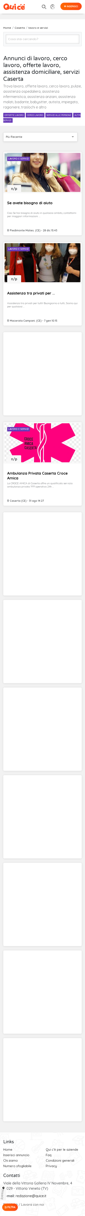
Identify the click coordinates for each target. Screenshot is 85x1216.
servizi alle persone (59, 115)
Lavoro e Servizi (18, 158)
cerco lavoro (35, 115)
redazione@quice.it (31, 1196)
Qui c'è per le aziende (62, 1149)
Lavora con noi (32, 1204)
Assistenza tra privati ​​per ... (31, 293)
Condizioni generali (60, 1160)
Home (7, 1149)
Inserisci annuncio (16, 1155)
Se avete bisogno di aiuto (30, 202)
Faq (48, 1155)
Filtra (11, 1207)
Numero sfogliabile (17, 1166)
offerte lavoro (14, 115)
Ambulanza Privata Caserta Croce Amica (37, 475)
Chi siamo (10, 1160)
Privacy (51, 1166)
